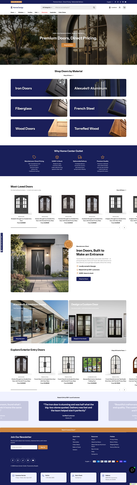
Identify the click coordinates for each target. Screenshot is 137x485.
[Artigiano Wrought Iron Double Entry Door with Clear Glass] (115, 204)
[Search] (94, 7)
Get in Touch (78, 475)
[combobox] (68, 7)
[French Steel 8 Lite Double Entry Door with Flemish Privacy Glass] (68, 364)
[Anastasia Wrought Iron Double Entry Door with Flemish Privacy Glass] (92, 204)
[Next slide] (124, 228)
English (109, 2)
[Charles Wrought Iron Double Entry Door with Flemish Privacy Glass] (45, 204)
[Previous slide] (120, 228)
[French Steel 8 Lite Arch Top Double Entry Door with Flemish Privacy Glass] (115, 364)
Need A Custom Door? (68, 430)
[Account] (120, 7)
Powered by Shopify (32, 466)
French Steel (45, 377)
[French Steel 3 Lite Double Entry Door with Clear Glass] (45, 364)
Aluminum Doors (92, 377)
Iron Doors (21, 216)
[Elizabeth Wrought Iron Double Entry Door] (21, 204)
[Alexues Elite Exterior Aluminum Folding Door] (92, 364)
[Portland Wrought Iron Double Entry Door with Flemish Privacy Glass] (68, 204)
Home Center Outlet (20, 466)
